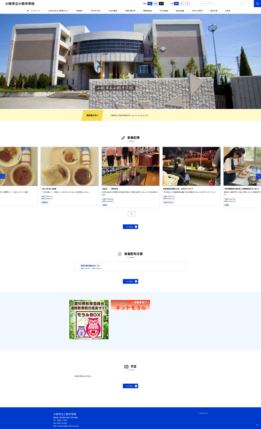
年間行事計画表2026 (88, 265)
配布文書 (213, 10)
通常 (149, 3)
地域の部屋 (180, 10)
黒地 (161, 3)
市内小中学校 (197, 10)
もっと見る (129, 227)
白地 (155, 3)
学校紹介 (79, 10)
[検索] (241, 3)
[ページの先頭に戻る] (257, 425)
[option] (130, 61)
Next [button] (258, 176)
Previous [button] (2, 176)
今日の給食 (113, 10)
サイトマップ (203, 413)
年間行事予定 (130, 10)
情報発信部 (147, 10)
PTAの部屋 (164, 10)
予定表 (227, 10)
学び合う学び (96, 10)
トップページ (35, 10)
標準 (176, 3)
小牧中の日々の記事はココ (58, 10)
